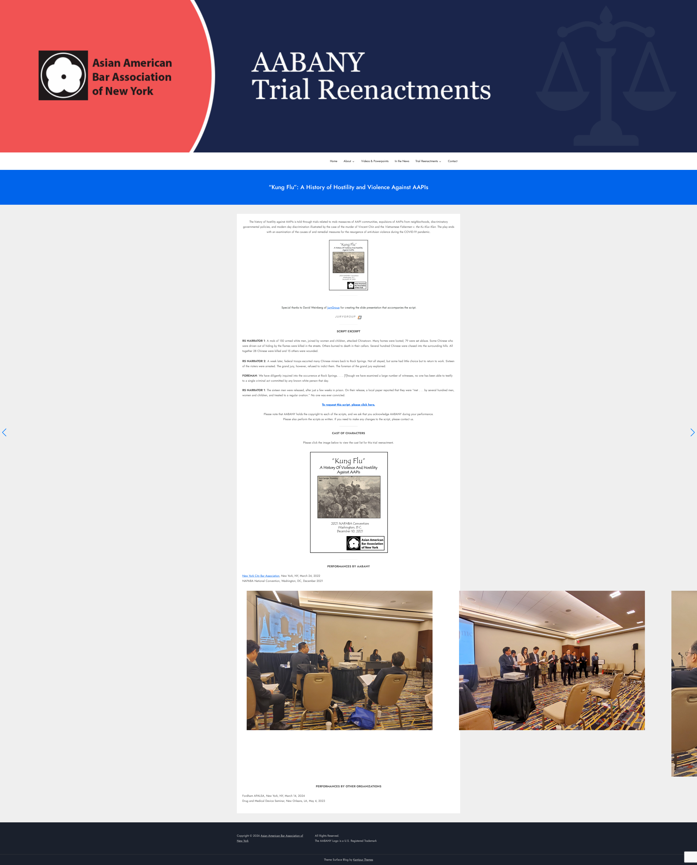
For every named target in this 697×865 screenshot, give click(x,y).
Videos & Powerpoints (374, 161)
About (347, 161)
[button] (4, 432)
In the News (402, 161)
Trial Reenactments (426, 161)
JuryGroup (333, 307)
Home (333, 161)
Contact (452, 161)
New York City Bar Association (260, 576)
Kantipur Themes (363, 860)
